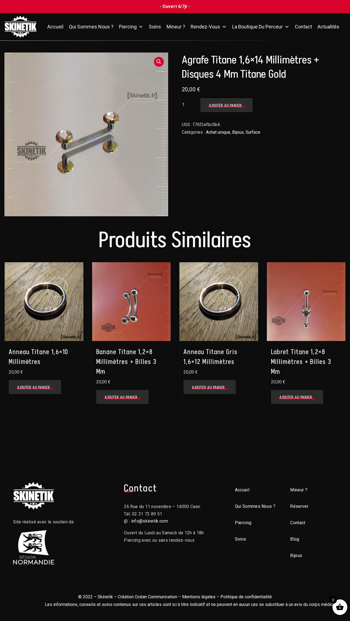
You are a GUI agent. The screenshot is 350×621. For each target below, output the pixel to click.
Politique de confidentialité (246, 596)
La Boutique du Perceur (257, 27)
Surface (253, 132)
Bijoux (238, 132)
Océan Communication (156, 596)
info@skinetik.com (149, 521)
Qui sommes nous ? (91, 27)
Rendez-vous (205, 27)
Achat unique (218, 132)
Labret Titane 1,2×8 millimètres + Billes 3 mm (301, 361)
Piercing (128, 27)
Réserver (299, 506)
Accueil (55, 27)
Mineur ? (176, 27)
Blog (294, 539)
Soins (155, 27)
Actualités (328, 27)
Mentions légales (198, 596)
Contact (303, 27)
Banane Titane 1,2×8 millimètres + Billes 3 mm (126, 361)
